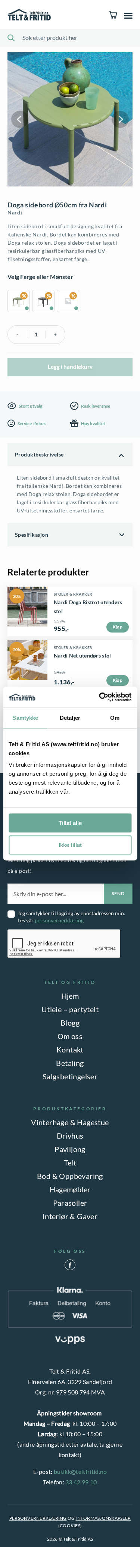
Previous (19, 119)
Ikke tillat (70, 845)
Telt (70, 1162)
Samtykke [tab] (25, 718)
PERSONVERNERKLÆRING (38, 1518)
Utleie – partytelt (70, 1009)
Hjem (70, 995)
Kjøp (117, 627)
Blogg (70, 1022)
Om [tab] (114, 718)
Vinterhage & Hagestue (70, 1122)
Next (120, 119)
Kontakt (70, 1049)
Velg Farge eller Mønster (40, 276)
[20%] (27, 631)
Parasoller (70, 1202)
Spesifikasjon (31, 534)
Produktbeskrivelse (39, 454)
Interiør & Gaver (70, 1216)
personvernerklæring (59, 920)
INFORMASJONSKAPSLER (103, 1518)
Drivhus (70, 1135)
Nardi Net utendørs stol (82, 655)
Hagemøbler (70, 1189)
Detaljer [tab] (70, 718)
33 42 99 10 (81, 1481)
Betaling (70, 1062)
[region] (70, 302)
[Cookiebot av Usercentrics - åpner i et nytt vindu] (99, 697)
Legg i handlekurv (70, 366)
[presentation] (64, 943)
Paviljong (70, 1149)
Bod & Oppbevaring (70, 1175)
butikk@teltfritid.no (80, 1471)
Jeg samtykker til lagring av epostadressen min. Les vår (71, 916)
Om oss (70, 1036)
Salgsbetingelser (70, 1076)
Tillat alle (70, 823)
